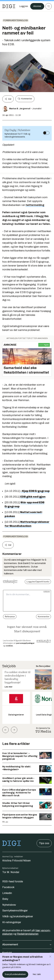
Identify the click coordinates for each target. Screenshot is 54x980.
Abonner (37, 6)
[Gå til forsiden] (8, 6)
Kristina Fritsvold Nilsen (16, 860)
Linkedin (7, 893)
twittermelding (35, 205)
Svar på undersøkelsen (15, 974)
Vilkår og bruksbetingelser (17, 916)
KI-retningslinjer (11, 922)
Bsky (5, 899)
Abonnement (10, 944)
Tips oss (44, 843)
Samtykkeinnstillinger (15, 910)
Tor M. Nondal (10, 872)
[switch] (46, 133)
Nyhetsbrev (9, 904)
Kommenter (26, 99)
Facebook (8, 887)
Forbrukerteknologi (15, 20)
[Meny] (48, 6)
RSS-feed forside (12, 881)
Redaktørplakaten (27, 933)
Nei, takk (37, 974)
